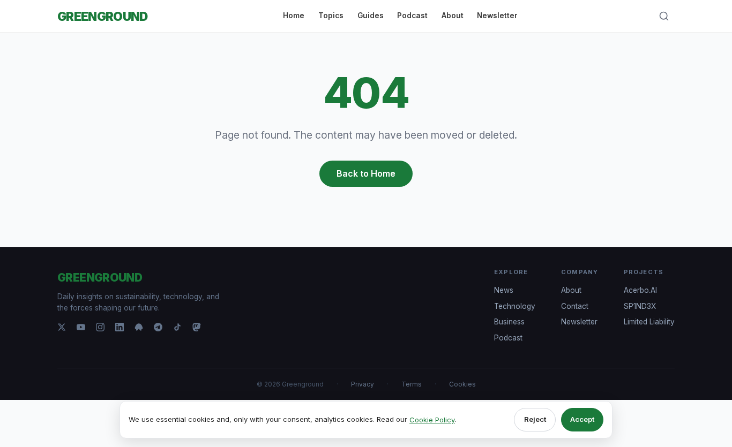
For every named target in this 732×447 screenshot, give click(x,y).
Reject (535, 419)
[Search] (664, 16)
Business (509, 321)
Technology (514, 306)
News (503, 290)
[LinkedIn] (119, 327)
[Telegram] (158, 327)
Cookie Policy (432, 419)
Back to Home (366, 173)
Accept (582, 419)
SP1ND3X (640, 306)
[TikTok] (177, 327)
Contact (574, 306)
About (453, 15)
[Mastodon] (196, 327)
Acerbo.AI (640, 290)
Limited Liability (649, 321)
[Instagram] (100, 327)
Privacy (362, 384)
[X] (61, 327)
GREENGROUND (102, 16)
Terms (411, 384)
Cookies (462, 384)
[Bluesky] (139, 327)
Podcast (412, 15)
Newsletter (497, 15)
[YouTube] (81, 327)
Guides (370, 15)
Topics (330, 15)
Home (293, 15)
